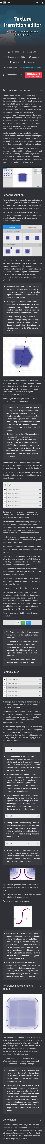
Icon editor (35, 57)
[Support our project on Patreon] (9, 2)
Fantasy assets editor (13, 75)
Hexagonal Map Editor (16, 57)
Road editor (31, 62)
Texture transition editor (32, 67)
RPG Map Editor (31, 52)
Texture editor (11, 67)
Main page (15, 52)
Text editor (16, 62)
